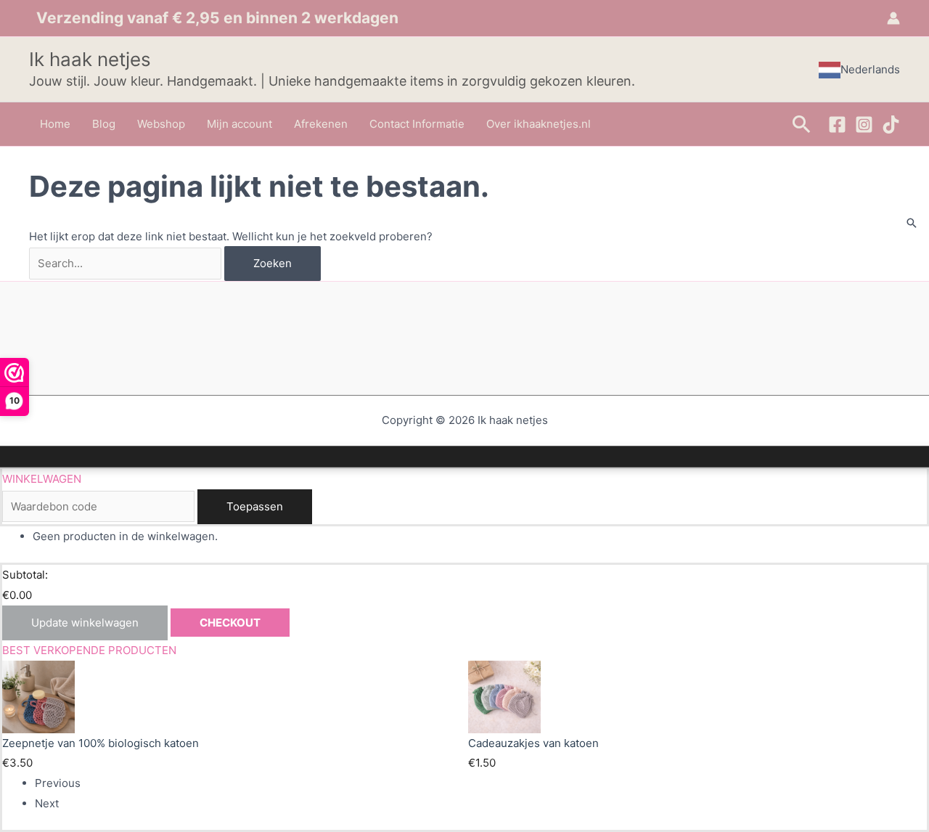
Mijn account (239, 124)
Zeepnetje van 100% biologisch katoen (100, 743)
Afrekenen (321, 124)
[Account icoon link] (893, 18)
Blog (103, 124)
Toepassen (254, 506)
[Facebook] (837, 124)
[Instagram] (864, 124)
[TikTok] (891, 124)
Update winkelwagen (85, 622)
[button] (802, 124)
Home (55, 124)
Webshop (161, 124)
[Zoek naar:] (126, 263)
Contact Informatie (416, 124)
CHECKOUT (230, 622)
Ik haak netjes (90, 59)
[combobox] (859, 70)
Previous (58, 783)
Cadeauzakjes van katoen (533, 743)
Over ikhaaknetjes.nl (538, 124)
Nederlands (870, 69)
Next (47, 803)
